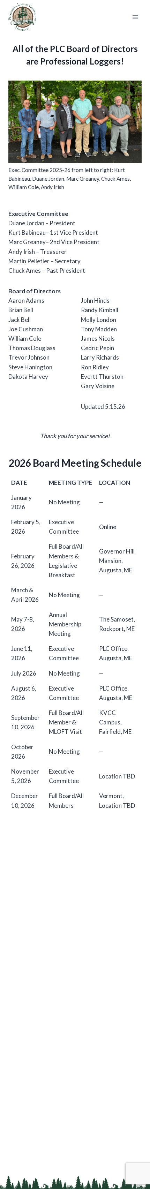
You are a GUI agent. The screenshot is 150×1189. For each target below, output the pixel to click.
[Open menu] (135, 17)
